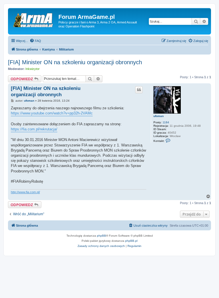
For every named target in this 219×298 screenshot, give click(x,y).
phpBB (101, 235)
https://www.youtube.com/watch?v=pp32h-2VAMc (52, 113)
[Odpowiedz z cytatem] (139, 89)
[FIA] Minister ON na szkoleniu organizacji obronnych (75, 62)
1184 (166, 122)
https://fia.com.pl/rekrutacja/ (34, 129)
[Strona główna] (33, 18)
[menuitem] (35, 40)
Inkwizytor (32, 69)
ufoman (158, 116)
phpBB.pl (131, 240)
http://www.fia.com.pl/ (25, 192)
